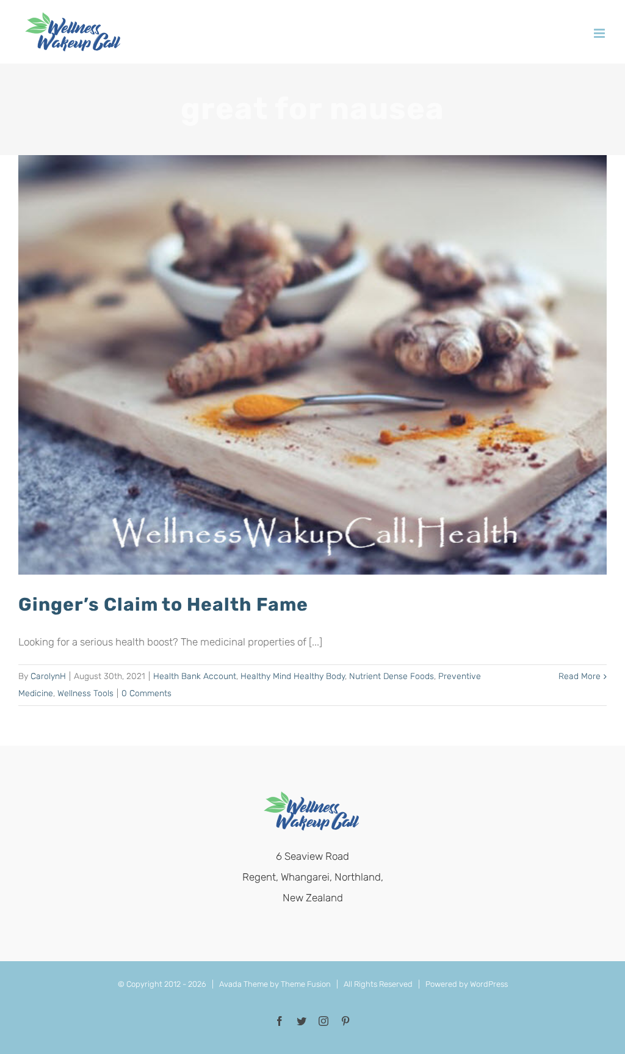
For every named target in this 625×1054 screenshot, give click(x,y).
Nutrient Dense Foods (391, 676)
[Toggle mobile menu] (600, 33)
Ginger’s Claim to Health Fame (163, 605)
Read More (579, 676)
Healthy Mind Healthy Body (292, 676)
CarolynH (48, 676)
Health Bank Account (194, 676)
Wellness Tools (85, 693)
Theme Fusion (306, 984)
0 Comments (146, 693)
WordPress (489, 984)
